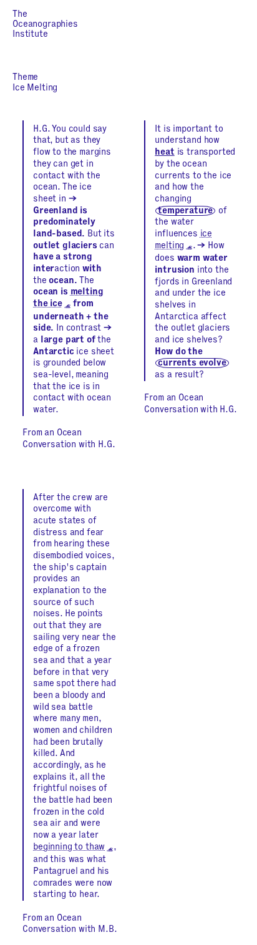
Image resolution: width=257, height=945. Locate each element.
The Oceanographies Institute (45, 24)
